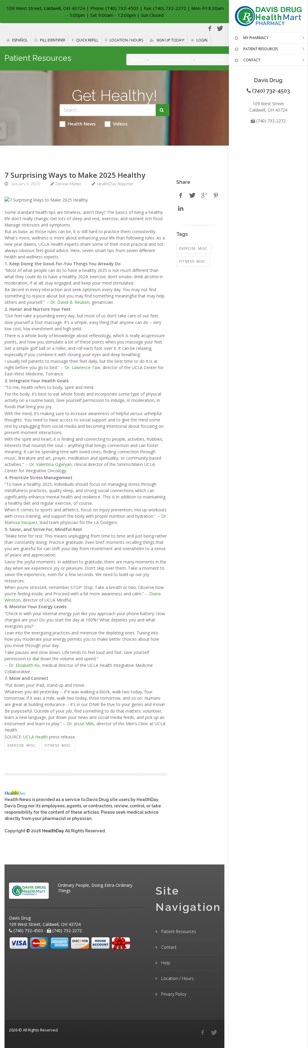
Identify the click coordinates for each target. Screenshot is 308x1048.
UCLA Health (35, 737)
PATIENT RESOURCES (260, 48)
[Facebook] (209, 28)
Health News (82, 124)
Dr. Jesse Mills (80, 723)
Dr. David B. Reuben (69, 302)
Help (165, 963)
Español (19, 40)
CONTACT (251, 60)
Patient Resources (170, 60)
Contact (168, 947)
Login (202, 40)
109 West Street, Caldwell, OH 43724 (46, 8)
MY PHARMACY (256, 37)
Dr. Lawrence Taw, (83, 367)
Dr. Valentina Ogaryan (50, 464)
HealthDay (53, 830)
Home (137, 60)
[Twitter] (219, 28)
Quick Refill (86, 40)
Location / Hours (126, 40)
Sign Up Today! (170, 40)
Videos (120, 124)
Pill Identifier (52, 40)
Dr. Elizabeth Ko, (25, 665)
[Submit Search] (162, 110)
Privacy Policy (173, 994)
